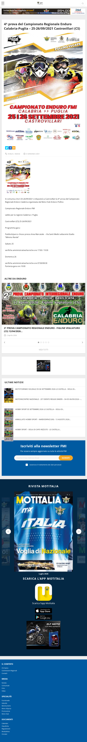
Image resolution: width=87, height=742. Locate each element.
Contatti (4, 673)
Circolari (4, 734)
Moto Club (5, 714)
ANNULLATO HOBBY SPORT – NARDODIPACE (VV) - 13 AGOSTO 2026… (43, 419)
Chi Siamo (5, 668)
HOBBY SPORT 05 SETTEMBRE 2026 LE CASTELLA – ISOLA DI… (39, 409)
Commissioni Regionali (9, 671)
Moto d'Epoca (6, 708)
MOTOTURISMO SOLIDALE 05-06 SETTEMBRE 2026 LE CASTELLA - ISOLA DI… (45, 389)
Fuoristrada (6, 700)
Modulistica (6, 731)
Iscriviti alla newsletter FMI (43, 446)
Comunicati (5, 686)
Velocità (4, 703)
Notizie (17, 154)
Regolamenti (6, 729)
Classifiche (5, 726)
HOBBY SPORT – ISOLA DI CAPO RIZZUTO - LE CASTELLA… (38, 429)
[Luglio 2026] (43, 531)
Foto (3, 688)
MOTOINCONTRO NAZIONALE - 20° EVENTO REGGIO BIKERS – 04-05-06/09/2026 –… (48, 399)
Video (4, 691)
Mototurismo (6, 706)
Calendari (5, 723)
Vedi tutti (43, 349)
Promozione (6, 711)
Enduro (11, 154)
